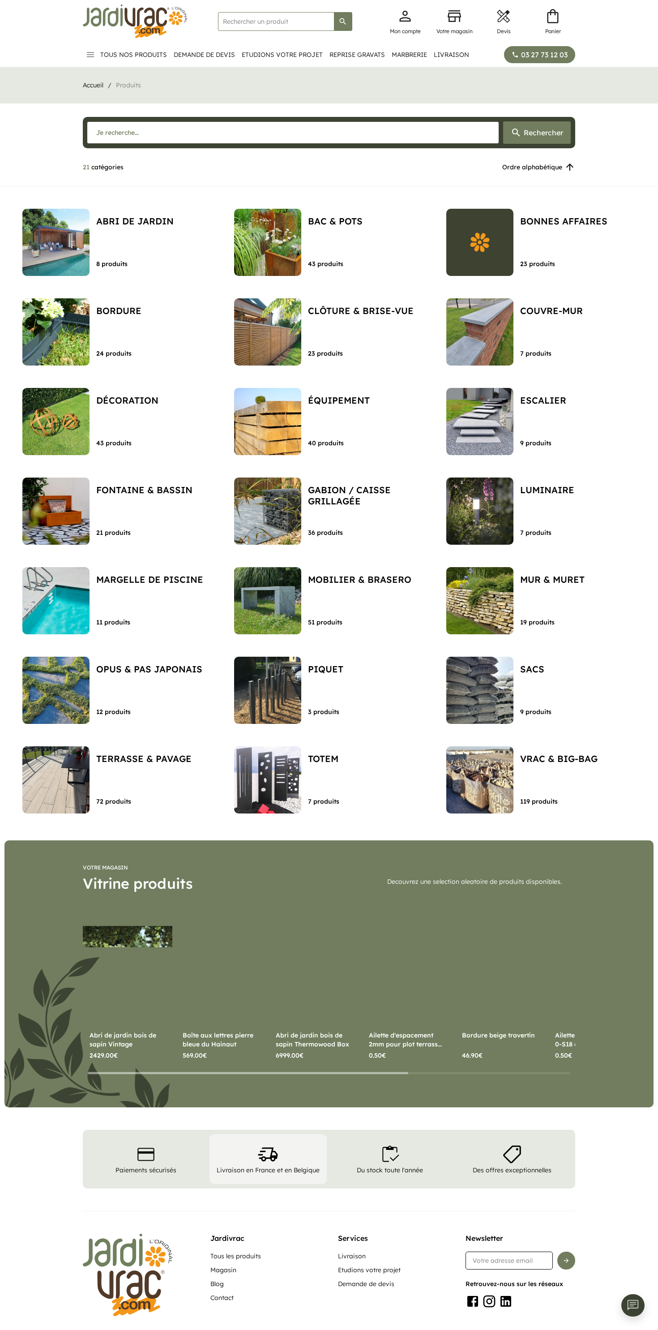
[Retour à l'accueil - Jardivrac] (135, 21)
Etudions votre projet (282, 55)
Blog (217, 1284)
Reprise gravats (357, 55)
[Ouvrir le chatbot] (633, 1305)
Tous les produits (235, 1256)
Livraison (451, 55)
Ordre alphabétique (532, 167)
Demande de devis (204, 55)
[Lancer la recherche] (343, 21)
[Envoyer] (566, 1261)
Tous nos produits (133, 55)
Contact (222, 1298)
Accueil (93, 85)
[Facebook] (473, 1301)
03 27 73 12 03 (544, 54)
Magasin (223, 1270)
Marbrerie (409, 55)
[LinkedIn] (506, 1301)
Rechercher (543, 132)
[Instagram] (489, 1301)
